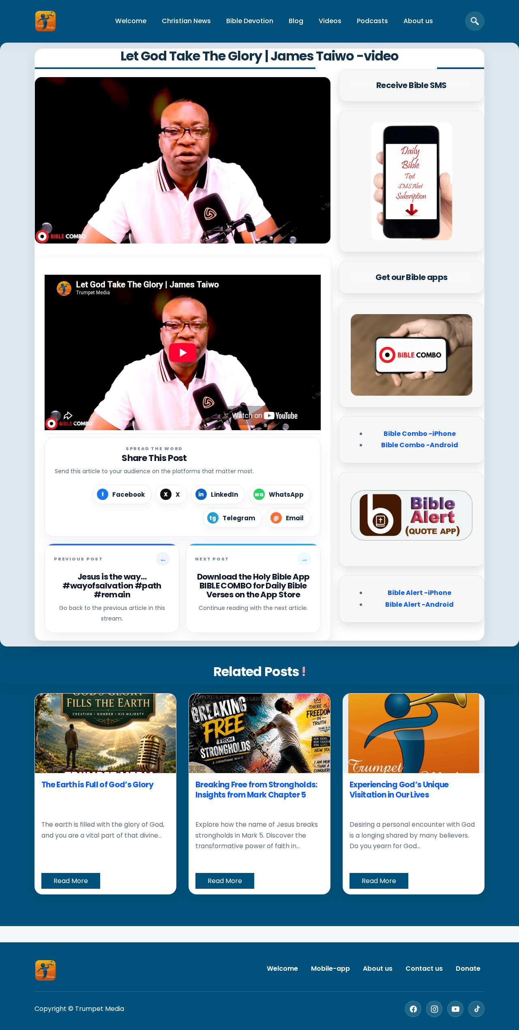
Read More (71, 881)
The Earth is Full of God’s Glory (97, 784)
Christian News (186, 21)
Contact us (424, 968)
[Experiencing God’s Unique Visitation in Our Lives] (413, 733)
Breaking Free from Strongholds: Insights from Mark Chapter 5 (256, 790)
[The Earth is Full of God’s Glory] (105, 733)
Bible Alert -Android (419, 604)
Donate (468, 968)
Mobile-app (330, 968)
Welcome (130, 21)
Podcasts (372, 21)
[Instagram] (434, 1009)
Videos (330, 21)
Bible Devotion (249, 21)
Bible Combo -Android (419, 445)
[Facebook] (413, 1009)
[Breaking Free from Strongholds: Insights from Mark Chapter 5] (259, 733)
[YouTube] (455, 1009)
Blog (296, 21)
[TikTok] (476, 1009)
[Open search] (475, 21)
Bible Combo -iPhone (420, 433)
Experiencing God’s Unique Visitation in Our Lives (399, 790)
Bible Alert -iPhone (419, 592)
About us (418, 21)
